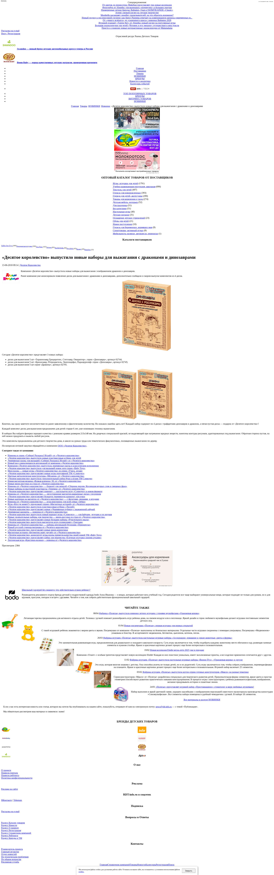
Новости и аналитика (139, 81)
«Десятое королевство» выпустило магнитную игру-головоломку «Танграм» (45, 522)
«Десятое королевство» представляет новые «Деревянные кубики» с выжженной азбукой (51, 509)
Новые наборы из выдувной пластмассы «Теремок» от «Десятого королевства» (46, 489)
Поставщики (140, 71)
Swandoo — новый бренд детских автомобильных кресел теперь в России (55, 49)
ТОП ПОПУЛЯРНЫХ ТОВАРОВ (139, 93)
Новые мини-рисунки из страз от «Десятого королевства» (36, 483)
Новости (141, 864)
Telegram (17, 800)
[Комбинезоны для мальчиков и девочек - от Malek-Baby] (137, 128)
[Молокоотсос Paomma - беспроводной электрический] (137, 172)
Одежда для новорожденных (127, 193)
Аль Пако (39, 247)
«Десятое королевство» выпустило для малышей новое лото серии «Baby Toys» (46, 468)
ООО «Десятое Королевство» (72, 446)
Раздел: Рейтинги (9, 835)
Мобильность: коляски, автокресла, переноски (135, 233)
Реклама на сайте (9, 789)
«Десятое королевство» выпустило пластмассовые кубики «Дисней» (41, 507)
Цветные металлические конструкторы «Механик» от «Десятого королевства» (46, 476)
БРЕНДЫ (140, 78)
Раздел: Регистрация (11, 830)
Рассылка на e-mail (10, 31)
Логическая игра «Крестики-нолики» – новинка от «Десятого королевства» (45, 540)
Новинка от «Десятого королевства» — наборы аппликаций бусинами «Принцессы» (49, 525)
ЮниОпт (87, 250)
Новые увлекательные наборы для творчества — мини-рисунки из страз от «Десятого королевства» (56, 517)
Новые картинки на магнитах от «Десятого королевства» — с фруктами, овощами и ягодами (53, 499)
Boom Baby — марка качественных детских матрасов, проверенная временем (57, 62)
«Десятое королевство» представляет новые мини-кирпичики (38, 530)
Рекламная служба (10, 862)
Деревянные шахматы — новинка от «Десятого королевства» (38, 512)
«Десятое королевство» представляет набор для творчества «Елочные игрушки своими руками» (54, 537)
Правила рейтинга (10, 775)
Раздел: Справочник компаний (16, 833)
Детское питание (121, 215)
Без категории (120, 208)
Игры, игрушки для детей (125, 183)
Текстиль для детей (122, 189)
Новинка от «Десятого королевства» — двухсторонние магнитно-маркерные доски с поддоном (54, 494)
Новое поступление (122, 224)
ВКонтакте (6, 800)
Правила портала (9, 773)
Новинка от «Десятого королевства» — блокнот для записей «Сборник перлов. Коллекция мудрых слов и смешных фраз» (67, 486)
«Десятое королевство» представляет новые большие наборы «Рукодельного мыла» (48, 519)
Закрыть (188, 871)
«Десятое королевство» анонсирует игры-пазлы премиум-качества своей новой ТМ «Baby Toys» (55, 535)
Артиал (49, 247)
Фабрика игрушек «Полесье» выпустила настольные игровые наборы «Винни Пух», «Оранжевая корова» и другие (186, 660)
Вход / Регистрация (10, 33)
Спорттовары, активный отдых (128, 230)
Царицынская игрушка (24, 246)
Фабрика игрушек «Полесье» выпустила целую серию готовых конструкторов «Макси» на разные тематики (196, 672)
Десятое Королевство (30, 265)
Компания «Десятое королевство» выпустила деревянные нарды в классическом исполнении (53, 466)
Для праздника (120, 205)
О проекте (6, 770)
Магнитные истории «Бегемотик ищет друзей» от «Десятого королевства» (44, 532)
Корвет (79, 249)
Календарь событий (140, 84)
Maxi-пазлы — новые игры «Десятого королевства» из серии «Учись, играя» (45, 471)
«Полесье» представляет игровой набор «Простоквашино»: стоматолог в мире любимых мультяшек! (205, 687)
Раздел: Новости (9, 825)
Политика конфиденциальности (16, 778)
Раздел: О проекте (10, 828)
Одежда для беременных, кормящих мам (132, 227)
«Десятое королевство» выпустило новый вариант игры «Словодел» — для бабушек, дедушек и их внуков (60, 514)
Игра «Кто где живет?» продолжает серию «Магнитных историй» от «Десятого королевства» (53, 504)
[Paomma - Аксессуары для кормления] (137, 585)
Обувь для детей (121, 221)
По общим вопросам (11, 859)
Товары (140, 73)
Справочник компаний (118, 864)
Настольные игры (121, 211)
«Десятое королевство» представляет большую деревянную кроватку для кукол (46, 496)
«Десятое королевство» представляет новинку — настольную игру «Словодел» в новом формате (55, 491)
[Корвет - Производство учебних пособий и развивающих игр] (137, 150)
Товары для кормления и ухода (128, 199)
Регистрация (162, 864)
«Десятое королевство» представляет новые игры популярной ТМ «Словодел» (46, 473)
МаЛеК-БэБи (59, 248)
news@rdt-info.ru (164, 706)
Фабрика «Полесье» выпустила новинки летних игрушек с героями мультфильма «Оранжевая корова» (149, 613)
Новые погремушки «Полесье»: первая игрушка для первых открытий (158, 625)
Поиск (171, 864)
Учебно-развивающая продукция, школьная (134, 186)
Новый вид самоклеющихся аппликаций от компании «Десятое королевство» (46, 463)
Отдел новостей (9, 854)
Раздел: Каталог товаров (13, 823)
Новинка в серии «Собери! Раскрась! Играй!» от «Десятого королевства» (43, 455)
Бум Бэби (70, 248)
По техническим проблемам (15, 857)
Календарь (151, 864)
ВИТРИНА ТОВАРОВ (140, 99)
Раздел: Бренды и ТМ (11, 838)
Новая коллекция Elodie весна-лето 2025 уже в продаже (177, 650)
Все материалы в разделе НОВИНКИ (202, 699)
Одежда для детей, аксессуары (127, 196)
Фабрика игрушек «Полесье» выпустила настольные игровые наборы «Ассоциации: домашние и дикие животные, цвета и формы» (167, 638)
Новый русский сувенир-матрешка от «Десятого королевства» (38, 527)
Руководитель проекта (12, 849)
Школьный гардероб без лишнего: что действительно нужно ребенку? (56, 590)
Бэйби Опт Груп (7, 246)
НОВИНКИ (140, 76)
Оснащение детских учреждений (129, 218)
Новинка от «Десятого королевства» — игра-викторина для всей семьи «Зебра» (47, 501)
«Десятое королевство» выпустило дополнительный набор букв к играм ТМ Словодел (50, 478)
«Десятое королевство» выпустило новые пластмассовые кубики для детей (44, 458)
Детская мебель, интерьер (125, 202)
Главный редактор (10, 851)
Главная (140, 68)
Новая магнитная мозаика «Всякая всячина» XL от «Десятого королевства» (44, 481)
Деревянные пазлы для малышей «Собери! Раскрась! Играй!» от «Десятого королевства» (51, 460)
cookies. (81, 872)
